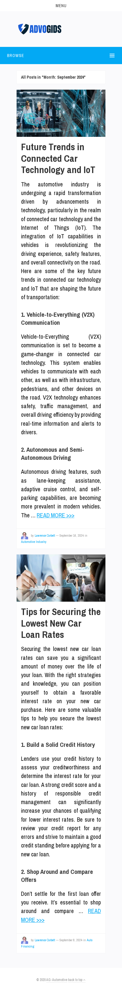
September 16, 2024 (72, 535)
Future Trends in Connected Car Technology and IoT (58, 158)
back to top (75, 979)
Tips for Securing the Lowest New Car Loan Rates (61, 623)
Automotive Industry (33, 542)
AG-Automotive (56, 979)
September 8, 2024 (71, 940)
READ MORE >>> (55, 515)
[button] (61, 5)
